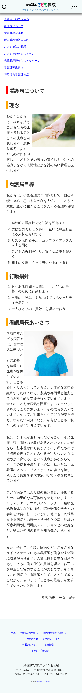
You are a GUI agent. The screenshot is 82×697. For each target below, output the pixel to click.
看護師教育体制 (13, 32)
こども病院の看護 (15, 46)
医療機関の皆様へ (54, 633)
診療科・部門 (51, 639)
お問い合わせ (40, 650)
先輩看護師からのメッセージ (22, 60)
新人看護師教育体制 (16, 39)
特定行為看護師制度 (16, 74)
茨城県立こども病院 (43, 682)
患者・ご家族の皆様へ (24, 633)
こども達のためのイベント (20, 53)
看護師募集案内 (13, 67)
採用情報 (49, 644)
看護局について (13, 26)
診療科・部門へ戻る (16, 19)
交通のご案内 (30, 644)
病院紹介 (32, 639)
